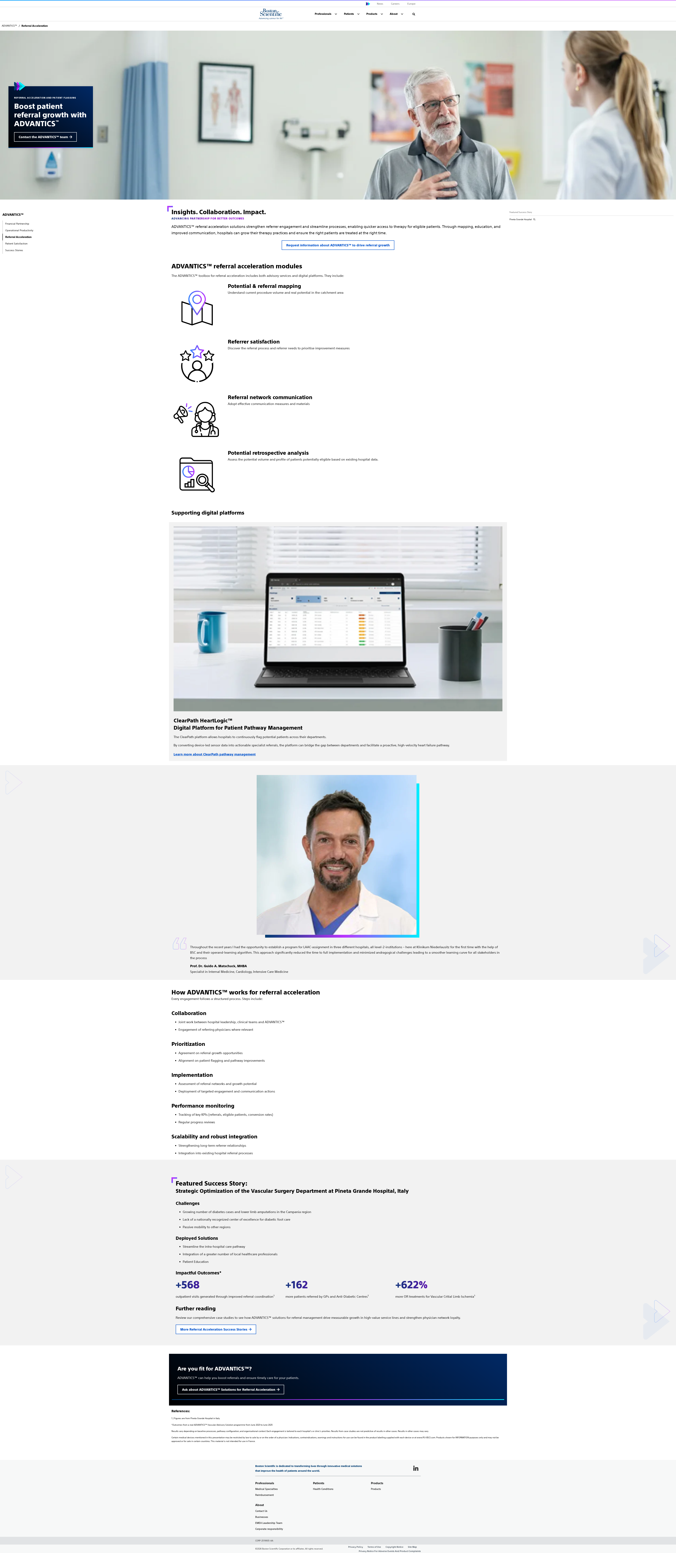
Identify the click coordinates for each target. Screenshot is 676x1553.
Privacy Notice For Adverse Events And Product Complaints (390, 1551)
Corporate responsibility (269, 1528)
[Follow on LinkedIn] (416, 1468)
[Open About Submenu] (402, 14)
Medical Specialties (266, 1489)
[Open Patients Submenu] (358, 14)
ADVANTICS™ (13, 214)
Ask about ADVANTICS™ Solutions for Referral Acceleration (228, 1389)
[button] (413, 14)
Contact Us (261, 1511)
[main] (338, 732)
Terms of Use (374, 1547)
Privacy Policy (355, 1547)
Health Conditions (323, 1489)
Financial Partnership (17, 223)
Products (376, 1489)
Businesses (261, 1517)
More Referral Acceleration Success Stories (213, 1329)
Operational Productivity (19, 230)
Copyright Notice (394, 1547)
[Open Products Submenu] (382, 14)
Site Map (412, 1547)
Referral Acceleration (18, 236)
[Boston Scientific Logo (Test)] (271, 14)
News (380, 3)
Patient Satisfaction (16, 243)
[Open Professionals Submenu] (336, 14)
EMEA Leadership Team (268, 1523)
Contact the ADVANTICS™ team (43, 137)
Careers (395, 3)
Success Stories (14, 250)
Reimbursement (264, 1495)
